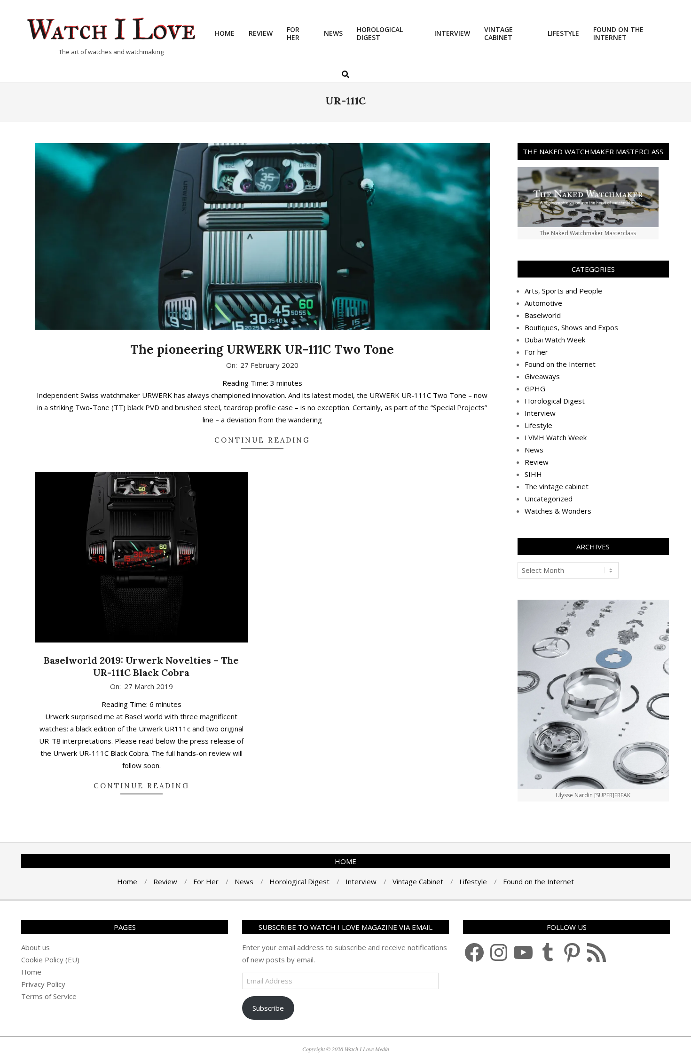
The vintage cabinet (557, 486)
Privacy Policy (43, 984)
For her (536, 352)
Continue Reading (262, 440)
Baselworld (543, 315)
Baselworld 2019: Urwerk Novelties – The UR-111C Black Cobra (141, 666)
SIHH (533, 474)
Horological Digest (555, 400)
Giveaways (542, 376)
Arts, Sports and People (563, 290)
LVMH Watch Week (556, 437)
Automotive (543, 303)
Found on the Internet (560, 364)
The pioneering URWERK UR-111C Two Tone (262, 349)
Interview (540, 413)
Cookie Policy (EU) (50, 959)
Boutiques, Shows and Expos (571, 327)
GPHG (535, 388)
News (534, 449)
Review (537, 462)
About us (35, 947)
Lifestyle (538, 425)
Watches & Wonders (558, 511)
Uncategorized (549, 498)
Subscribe (268, 1008)
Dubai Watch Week (555, 339)
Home (31, 971)
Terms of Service (49, 996)
